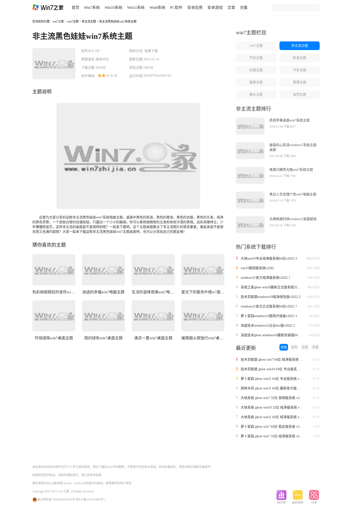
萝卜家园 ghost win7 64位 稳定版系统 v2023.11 (272, 426)
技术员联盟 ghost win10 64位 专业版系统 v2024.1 (272, 369)
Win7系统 (92, 8)
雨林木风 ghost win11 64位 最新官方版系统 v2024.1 (272, 388)
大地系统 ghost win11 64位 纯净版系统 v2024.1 (272, 417)
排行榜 (281, 502)
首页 (75, 8)
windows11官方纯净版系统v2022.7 (265, 277)
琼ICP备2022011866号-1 (91, 499)
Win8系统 (157, 8)
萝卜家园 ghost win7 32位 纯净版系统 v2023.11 (272, 436)
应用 (305, 347)
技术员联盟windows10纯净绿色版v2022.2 (271, 297)
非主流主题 (89, 21)
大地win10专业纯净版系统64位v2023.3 (269, 258)
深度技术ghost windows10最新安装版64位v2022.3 (272, 335)
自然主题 (299, 94)
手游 (315, 347)
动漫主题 (256, 70)
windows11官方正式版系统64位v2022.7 (269, 306)
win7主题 (73, 21)
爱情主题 (299, 82)
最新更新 (297, 502)
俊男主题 (256, 82)
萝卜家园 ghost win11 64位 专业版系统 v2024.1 (272, 379)
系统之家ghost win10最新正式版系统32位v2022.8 (272, 287)
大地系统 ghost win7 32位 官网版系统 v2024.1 (272, 398)
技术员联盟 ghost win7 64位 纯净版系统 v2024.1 (272, 359)
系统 (284, 347)
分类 (314, 502)
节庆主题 (256, 58)
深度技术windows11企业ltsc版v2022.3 (268, 325)
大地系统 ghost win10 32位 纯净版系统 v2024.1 (272, 407)
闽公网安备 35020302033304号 (56, 499)
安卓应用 (195, 8)
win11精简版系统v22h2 (257, 268)
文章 (231, 8)
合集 (244, 8)
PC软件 (176, 8)
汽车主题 (299, 70)
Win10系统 (113, 8)
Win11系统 (136, 8)
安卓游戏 (215, 8)
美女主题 (256, 94)
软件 (294, 347)
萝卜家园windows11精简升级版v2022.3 (269, 316)
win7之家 (58, 21)
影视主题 (299, 58)
